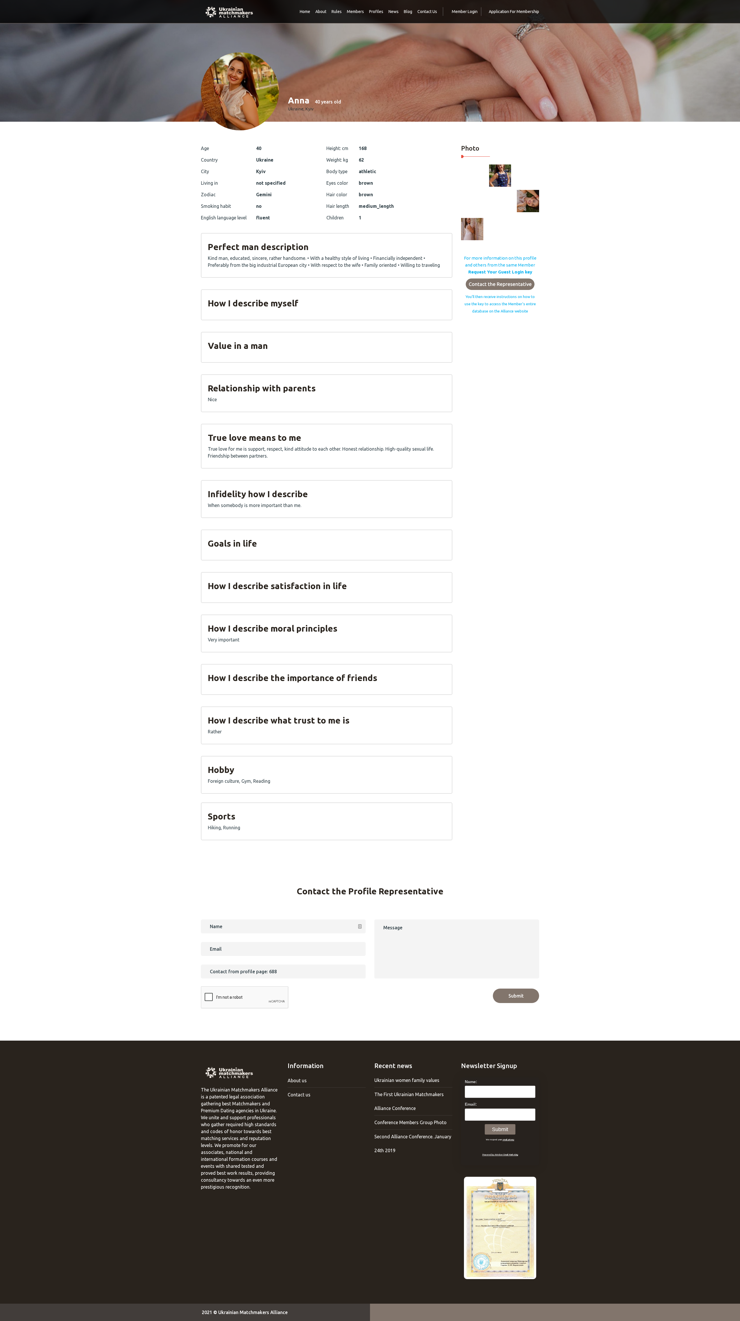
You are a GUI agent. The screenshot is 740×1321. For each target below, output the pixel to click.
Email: (471, 1104)
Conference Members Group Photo (410, 1122)
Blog (408, 11)
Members (355, 11)
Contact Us (427, 11)
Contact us (299, 1094)
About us (297, 1080)
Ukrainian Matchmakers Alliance (253, 1312)
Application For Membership (514, 11)
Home (305, 11)
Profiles (376, 11)
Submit (516, 995)
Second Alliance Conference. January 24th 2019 (412, 1143)
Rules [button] (337, 11)
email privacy (508, 1139)
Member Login (465, 11)
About (320, 11)
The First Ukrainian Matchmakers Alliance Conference (409, 1101)
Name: (471, 1081)
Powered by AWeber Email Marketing (500, 1154)
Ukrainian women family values (406, 1080)
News (393, 11)
